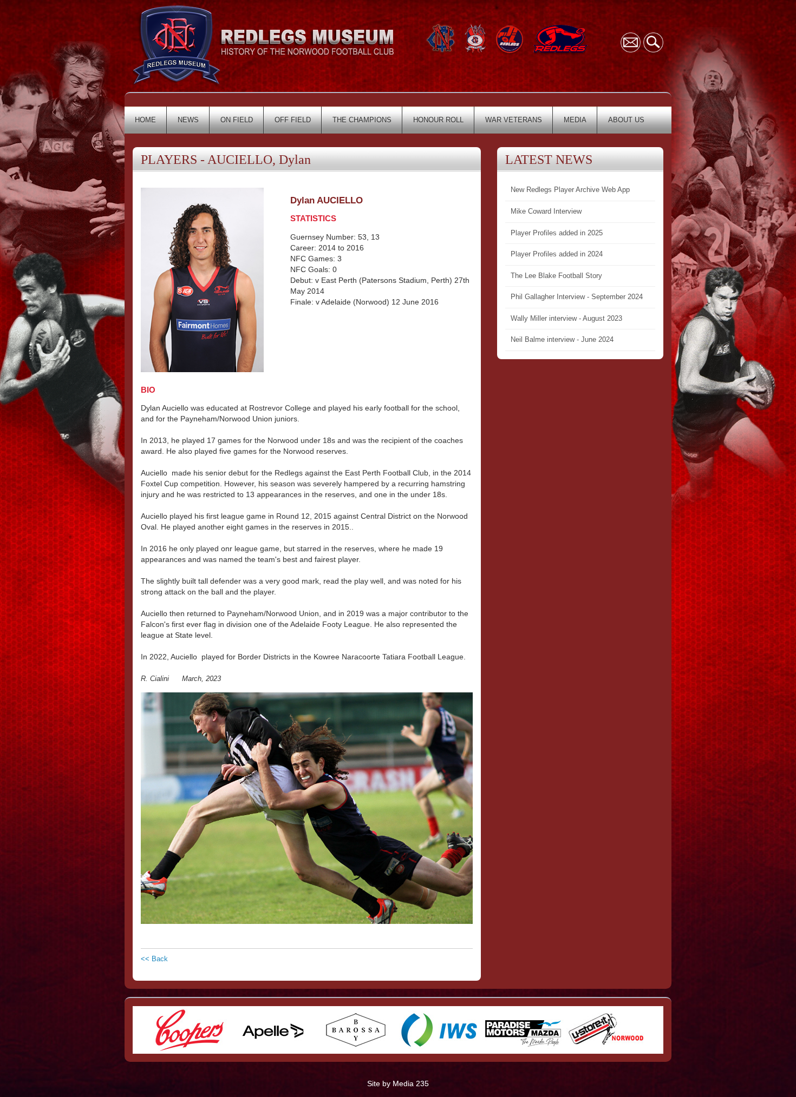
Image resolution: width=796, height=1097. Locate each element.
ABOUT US (626, 120)
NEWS (188, 120)
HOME (145, 120)
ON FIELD (236, 120)
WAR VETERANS (513, 120)
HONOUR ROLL (438, 120)
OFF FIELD (293, 120)
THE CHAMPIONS (362, 120)
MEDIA (575, 120)
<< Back (154, 959)
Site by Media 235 (398, 1083)
